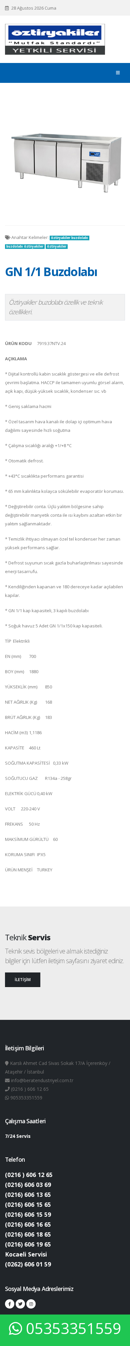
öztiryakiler (56, 246)
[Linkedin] (31, 1304)
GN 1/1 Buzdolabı (51, 271)
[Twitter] (20, 1304)
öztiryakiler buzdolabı (69, 238)
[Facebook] (9, 1304)
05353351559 (73, 1328)
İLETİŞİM (23, 979)
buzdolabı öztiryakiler (24, 246)
